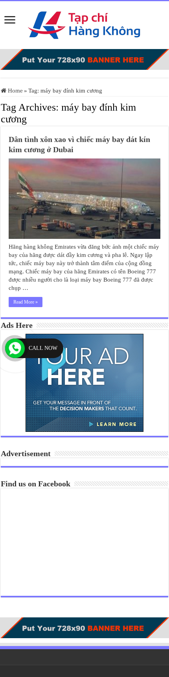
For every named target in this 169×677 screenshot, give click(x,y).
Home (14, 90)
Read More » (25, 302)
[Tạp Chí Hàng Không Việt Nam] (84, 23)
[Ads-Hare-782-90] (84, 59)
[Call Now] (15, 348)
